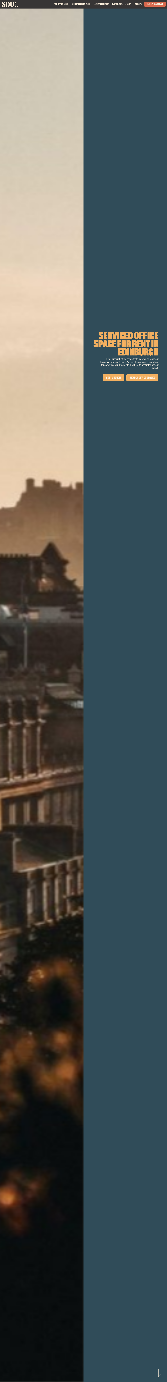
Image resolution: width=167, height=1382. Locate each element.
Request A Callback (155, 4)
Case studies (117, 4)
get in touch (113, 377)
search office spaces (142, 377)
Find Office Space (61, 4)
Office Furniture (102, 4)
